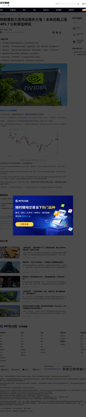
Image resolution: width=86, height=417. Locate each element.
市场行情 (13, 10)
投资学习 (71, 10)
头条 (34, 10)
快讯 (24, 10)
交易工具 (46, 10)
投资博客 (58, 10)
